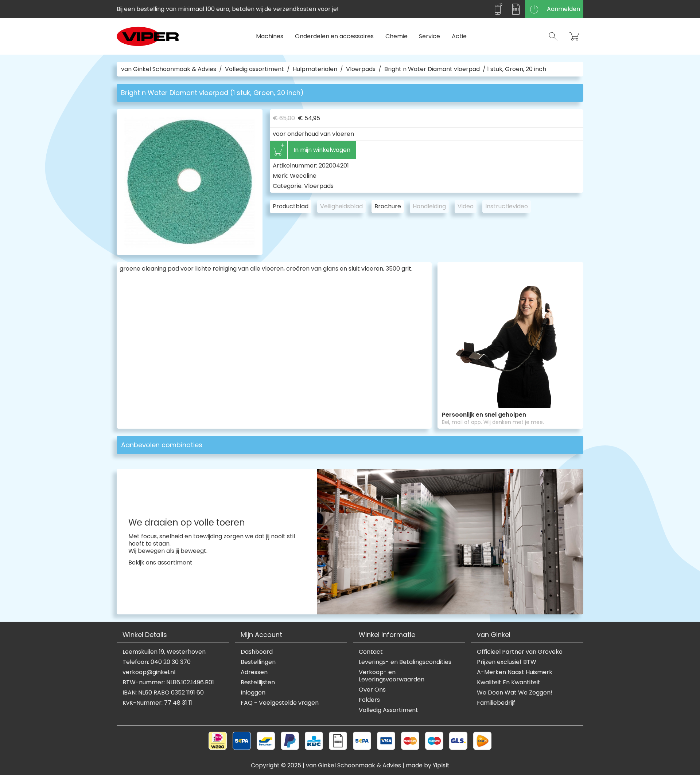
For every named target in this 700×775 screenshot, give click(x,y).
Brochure (387, 206)
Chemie (396, 36)
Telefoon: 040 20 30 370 (156, 662)
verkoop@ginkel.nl (148, 672)
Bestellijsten (258, 682)
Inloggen (253, 692)
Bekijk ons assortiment (160, 562)
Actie (459, 36)
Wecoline (303, 176)
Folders (369, 700)
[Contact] (498, 9)
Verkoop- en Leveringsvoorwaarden (391, 676)
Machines (269, 36)
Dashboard (257, 652)
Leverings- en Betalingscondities (405, 662)
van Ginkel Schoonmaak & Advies (168, 69)
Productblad (290, 206)
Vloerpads (361, 69)
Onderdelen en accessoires (334, 36)
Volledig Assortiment (388, 710)
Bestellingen (258, 662)
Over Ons (372, 689)
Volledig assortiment (254, 69)
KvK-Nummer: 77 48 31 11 (157, 703)
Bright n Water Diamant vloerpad (432, 69)
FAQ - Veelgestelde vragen (280, 703)
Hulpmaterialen (315, 69)
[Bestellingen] (516, 9)
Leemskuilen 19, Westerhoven (164, 652)
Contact (371, 652)
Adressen (254, 672)
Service (429, 36)
